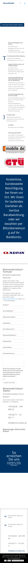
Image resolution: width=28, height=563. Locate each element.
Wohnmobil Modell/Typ (9, 335)
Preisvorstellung (7, 347)
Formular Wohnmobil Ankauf (12, 25)
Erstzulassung (6, 323)
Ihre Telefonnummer (9, 329)
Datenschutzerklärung (10, 299)
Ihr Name (6, 305)
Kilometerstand (7, 341)
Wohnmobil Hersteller (9, 317)
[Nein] (26, 558)
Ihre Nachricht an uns (8, 353)
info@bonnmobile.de (17, 422)
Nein (9, 560)
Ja (4, 379)
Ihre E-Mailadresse (8, 311)
